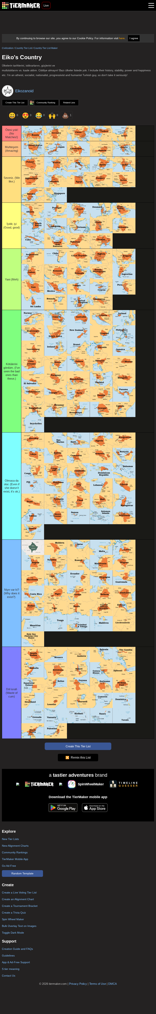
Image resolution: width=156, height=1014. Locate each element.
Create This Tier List (15, 102)
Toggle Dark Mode (13, 932)
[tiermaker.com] (21, 5)
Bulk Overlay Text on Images (19, 925)
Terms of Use (97, 983)
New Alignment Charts (15, 845)
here (122, 38)
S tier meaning (10, 968)
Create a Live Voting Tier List (19, 892)
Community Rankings (15, 852)
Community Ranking (46, 102)
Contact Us (8, 975)
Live (46, 5)
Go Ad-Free (9, 865)
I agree (134, 38)
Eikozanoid (24, 91)
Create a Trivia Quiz (14, 912)
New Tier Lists (10, 839)
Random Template (22, 873)
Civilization (7, 48)
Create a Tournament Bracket (19, 905)
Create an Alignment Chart (18, 899)
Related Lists (69, 102)
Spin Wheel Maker (13, 919)
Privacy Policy (78, 983)
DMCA (112, 983)
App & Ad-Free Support (16, 962)
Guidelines (8, 955)
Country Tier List (23, 48)
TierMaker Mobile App (15, 859)
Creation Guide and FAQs (17, 948)
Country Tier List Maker (46, 48)
